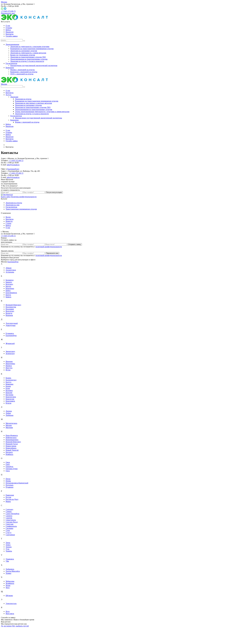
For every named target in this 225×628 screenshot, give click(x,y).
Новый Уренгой (12, 450)
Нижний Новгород (13, 442)
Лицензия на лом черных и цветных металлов (33, 103)
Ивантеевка (10, 364)
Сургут (8, 533)
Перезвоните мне (8, 13)
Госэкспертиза (11, 63)
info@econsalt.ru (13, 165)
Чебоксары (10, 581)
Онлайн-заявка (12, 36)
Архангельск (11, 270)
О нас (8, 26)
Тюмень (9, 551)
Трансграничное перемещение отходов (21, 209)
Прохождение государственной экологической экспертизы (33, 65)
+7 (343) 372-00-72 (8, 11)
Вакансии (9, 32)
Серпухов (9, 524)
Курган (8, 403)
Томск (8, 545)
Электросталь (11, 603)
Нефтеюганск (11, 438)
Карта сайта (5, 197)
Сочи (8, 530)
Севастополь (11, 520)
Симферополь (11, 526)
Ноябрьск (9, 454)
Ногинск (9, 452)
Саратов (9, 518)
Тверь (8, 543)
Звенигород (10, 351)
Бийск (8, 291)
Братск (8, 295)
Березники (10, 288)
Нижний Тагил (12, 444)
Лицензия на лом (12, 205)
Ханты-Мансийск (13, 571)
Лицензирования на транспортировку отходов (28, 59)
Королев (9, 393)
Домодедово (10, 325)
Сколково (9, 528)
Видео (8, 217)
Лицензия (14, 97)
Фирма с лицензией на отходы (22, 70)
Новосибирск (11, 448)
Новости (9, 221)
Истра (8, 370)
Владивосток (11, 307)
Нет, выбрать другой (20, 626)
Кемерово (9, 384)
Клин (8, 388)
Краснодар (10, 399)
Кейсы (8, 30)
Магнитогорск (11, 423)
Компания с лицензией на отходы (23, 72)
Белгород (9, 284)
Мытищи (9, 427)
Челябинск (10, 583)
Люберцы (9, 415)
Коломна (9, 390)
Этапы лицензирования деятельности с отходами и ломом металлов (42, 112)
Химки (8, 573)
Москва (4, 2)
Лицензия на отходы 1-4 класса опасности (27, 61)
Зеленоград (10, 353)
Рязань (8, 501)
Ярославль (10, 614)
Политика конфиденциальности (24, 197)
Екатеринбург (13, 262)
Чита (7, 588)
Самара (8, 511)
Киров (8, 386)
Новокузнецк (11, 446)
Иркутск (9, 368)
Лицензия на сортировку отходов (23, 51)
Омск (8, 462)
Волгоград (10, 311)
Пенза (8, 479)
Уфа (7, 561)
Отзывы (9, 28)
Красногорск (11, 397)
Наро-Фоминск (12, 435)
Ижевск (9, 366)
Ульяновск (10, 559)
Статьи (8, 223)
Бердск (8, 286)
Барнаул (9, 282)
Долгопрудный (12, 323)
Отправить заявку (74, 244)
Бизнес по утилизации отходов (22, 55)
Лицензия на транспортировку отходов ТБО (28, 57)
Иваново (9, 361)
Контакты (9, 34)
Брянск (8, 297)
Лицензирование (12, 44)
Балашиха (9, 280)
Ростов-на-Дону (12, 499)
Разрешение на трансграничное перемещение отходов (32, 49)
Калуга (8, 382)
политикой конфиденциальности (49, 247)
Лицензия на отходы (23, 99)
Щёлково (9, 596)
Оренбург (9, 467)
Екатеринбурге (13, 169)
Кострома (9, 395)
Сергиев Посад (12, 522)
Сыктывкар (10, 535)
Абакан (8, 268)
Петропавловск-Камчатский (17, 483)
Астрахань (10, 272)
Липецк (9, 411)
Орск (8, 471)
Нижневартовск (12, 440)
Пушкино (9, 487)
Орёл (8, 464)
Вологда (9, 313)
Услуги (8, 95)
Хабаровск (10, 569)
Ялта (7, 611)
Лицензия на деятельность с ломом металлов (28, 53)
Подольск (9, 485)
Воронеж (9, 315)
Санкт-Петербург (12, 514)
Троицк (9, 547)
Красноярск (10, 401)
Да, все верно (6, 626)
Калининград (11, 380)
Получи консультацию (54, 192)
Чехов (8, 585)
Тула (7, 549)
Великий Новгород (13, 305)
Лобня (8, 413)
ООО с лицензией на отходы (21, 74)
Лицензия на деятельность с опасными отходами (29, 47)
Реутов (8, 497)
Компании (10, 68)
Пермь (8, 481)
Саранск (9, 516)
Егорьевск (10, 333)
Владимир (10, 309)
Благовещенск (11, 293)
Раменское (10, 495)
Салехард (9, 509)
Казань (8, 378)
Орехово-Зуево (12, 469)
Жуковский (10, 343)
